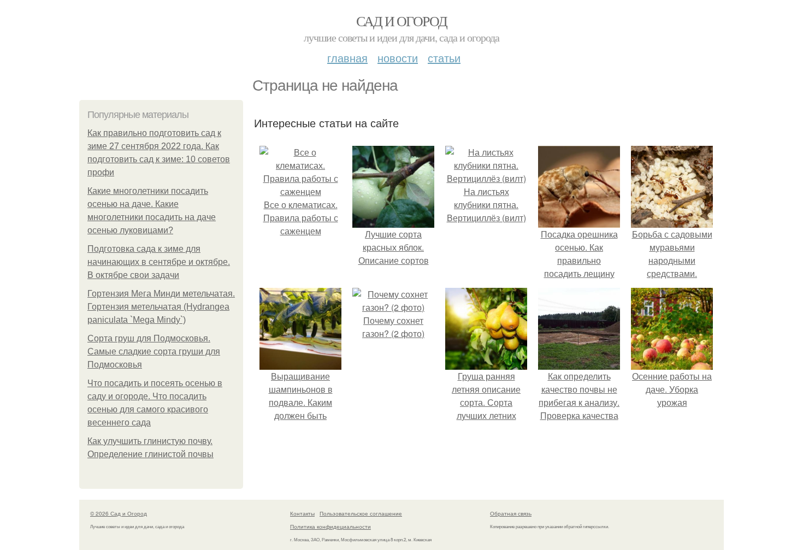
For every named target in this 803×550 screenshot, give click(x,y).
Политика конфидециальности (330, 526)
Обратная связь (511, 513)
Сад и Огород (401, 20)
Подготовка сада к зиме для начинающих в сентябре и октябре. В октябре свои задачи (158, 262)
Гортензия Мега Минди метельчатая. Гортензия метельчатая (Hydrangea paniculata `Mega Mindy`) (161, 306)
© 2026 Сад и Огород (118, 513)
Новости (397, 58)
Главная (347, 58)
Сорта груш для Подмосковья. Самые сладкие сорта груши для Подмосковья (153, 351)
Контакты (302, 513)
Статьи (444, 58)
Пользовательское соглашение (361, 513)
